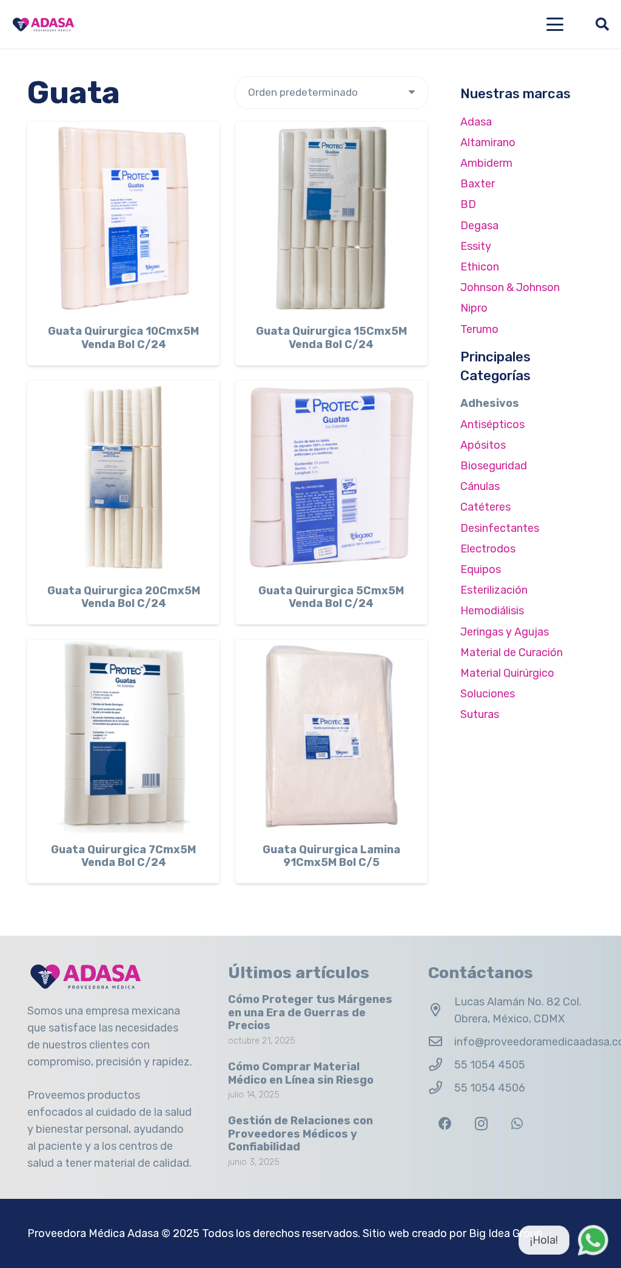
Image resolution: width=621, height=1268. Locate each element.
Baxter (477, 183)
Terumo (479, 329)
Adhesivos (489, 403)
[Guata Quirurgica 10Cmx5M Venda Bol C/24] (123, 218)
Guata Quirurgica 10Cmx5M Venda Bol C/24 (123, 337)
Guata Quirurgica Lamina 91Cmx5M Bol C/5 (331, 856)
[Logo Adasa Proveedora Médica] (43, 24)
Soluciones (487, 693)
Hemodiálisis (492, 610)
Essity (475, 246)
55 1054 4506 (489, 1088)
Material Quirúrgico (507, 673)
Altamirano (487, 142)
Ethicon (479, 266)
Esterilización (494, 590)
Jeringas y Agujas (504, 632)
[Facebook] (445, 1124)
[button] (555, 24)
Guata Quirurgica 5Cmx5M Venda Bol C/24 (331, 597)
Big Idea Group (506, 1233)
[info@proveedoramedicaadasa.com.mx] (441, 1041)
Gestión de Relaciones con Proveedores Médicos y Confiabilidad (300, 1133)
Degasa (479, 225)
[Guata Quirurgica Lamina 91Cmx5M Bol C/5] (331, 736)
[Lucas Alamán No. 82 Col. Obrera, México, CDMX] (441, 1010)
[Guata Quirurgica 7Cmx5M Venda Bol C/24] (123, 736)
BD (468, 204)
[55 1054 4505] (441, 1065)
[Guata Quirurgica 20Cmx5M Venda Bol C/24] (123, 477)
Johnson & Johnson (510, 287)
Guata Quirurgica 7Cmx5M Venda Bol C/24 (123, 856)
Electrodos (487, 548)
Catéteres (485, 507)
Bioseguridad (493, 465)
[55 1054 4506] (441, 1088)
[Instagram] (481, 1124)
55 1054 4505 (489, 1065)
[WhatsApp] (517, 1124)
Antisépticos (492, 424)
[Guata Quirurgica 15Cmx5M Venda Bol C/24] (331, 218)
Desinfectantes (499, 528)
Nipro (474, 308)
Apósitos (483, 445)
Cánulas (480, 486)
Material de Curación (511, 652)
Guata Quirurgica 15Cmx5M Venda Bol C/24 (331, 337)
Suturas (479, 714)
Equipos (480, 569)
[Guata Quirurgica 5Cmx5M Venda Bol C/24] (331, 477)
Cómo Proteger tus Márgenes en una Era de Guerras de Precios (310, 1012)
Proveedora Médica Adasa (93, 1233)
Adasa (476, 122)
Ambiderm (486, 163)
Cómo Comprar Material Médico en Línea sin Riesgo (301, 1073)
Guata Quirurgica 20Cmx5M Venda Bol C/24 (123, 597)
